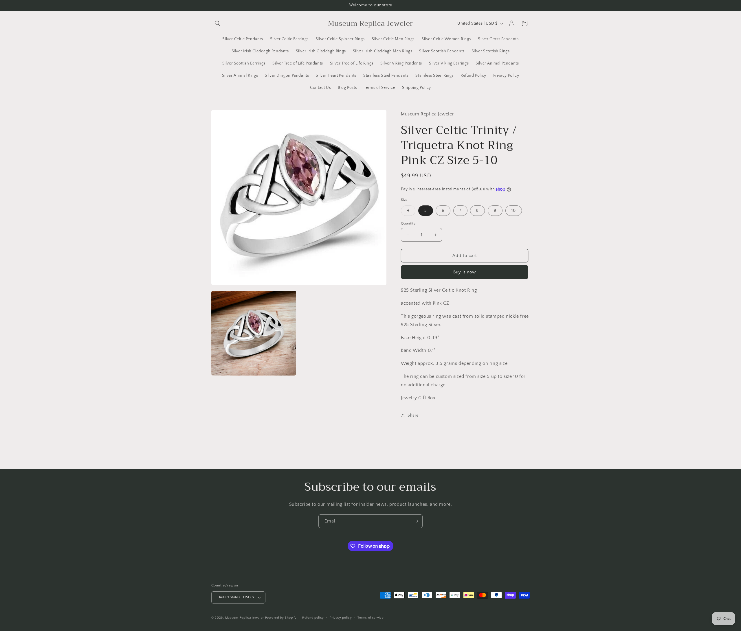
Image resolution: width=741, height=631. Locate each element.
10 (513, 210)
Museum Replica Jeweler (244, 617)
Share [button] (413, 415)
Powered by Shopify (281, 617)
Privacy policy (341, 617)
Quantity (408, 223)
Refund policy (313, 617)
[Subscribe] (416, 521)
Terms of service (370, 617)
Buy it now (464, 272)
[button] (217, 23)
